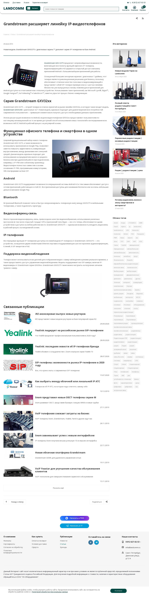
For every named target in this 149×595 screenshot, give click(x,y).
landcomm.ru (118, 230)
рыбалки (117, 353)
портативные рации (121, 323)
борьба (129, 260)
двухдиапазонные (133, 275)
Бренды (63, 547)
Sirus (115, 241)
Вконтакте (90, 542)
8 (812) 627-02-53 (139, 2)
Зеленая (117, 282)
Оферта (35, 547)
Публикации (66, 536)
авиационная (134, 245)
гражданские (118, 275)
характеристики (126, 383)
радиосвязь (118, 335)
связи (125, 353)
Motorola (135, 230)
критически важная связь (123, 290)
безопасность (119, 260)
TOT (122, 241)
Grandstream (9, 110)
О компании (9, 536)
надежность (118, 301)
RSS (143, 18)
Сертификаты (9, 544)
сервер (129, 357)
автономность (134, 253)
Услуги (26, 2)
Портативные (131, 320)
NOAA (126, 234)
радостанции (132, 342)
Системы (117, 361)
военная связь (119, 268)
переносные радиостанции (123, 312)
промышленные (137, 323)
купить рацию (119, 294)
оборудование (139, 305)
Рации (124, 346)
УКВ (123, 375)
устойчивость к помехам (122, 379)
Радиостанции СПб (120, 338)
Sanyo (122, 238)
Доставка (16, 2)
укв (129, 375)
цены (137, 383)
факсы (136, 379)
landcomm (137, 227)
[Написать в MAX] (74, 518)
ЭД (136, 387)
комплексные (118, 286)
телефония (124, 372)
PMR (115, 238)
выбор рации (131, 271)
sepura (130, 238)
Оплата (6, 2)
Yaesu (116, 245)
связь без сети (119, 357)
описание (117, 308)
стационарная (134, 364)
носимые (117, 305)
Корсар (129, 286)
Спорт (116, 364)
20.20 (116, 223)
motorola (117, 234)
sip (137, 238)
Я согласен (118, 591)
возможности (132, 268)
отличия (127, 308)
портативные (118, 320)
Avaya (123, 223)
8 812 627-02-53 (132, 542)
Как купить (37, 536)
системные (139, 357)
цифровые (128, 387)
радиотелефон (119, 342)
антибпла (127, 256)
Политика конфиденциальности (12, 551)
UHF (128, 241)
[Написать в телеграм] (74, 527)
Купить (137, 290)
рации (116, 346)
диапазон (117, 279)
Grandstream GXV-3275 (54, 63)
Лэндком (130, 294)
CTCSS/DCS (132, 223)
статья (124, 364)
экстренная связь (120, 390)
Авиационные (119, 249)
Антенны (117, 256)
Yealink (123, 245)
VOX (140, 241)
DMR (140, 223)
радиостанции (131, 335)
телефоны (135, 372)
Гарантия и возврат (40, 2)
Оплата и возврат (39, 541)
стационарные (119, 368)
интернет (126, 282)
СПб (136, 361)
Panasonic (140, 234)
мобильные (118, 297)
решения (133, 349)
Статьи (63, 544)
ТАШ (115, 372)
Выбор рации (119, 271)
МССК (138, 297)
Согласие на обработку (13, 547)
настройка (129, 301)
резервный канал (120, 349)
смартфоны (128, 361)
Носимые (127, 305)
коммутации (137, 282)
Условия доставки (39, 544)
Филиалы (7, 541)
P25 (132, 234)
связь (133, 353)
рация (132, 346)
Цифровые (117, 387)
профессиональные (121, 331)
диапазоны (128, 279)
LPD (127, 230)
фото (115, 383)
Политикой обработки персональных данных (50, 592)
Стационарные (133, 368)
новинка (140, 301)
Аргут (135, 256)
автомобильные (119, 253)
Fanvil (116, 227)
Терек (116, 375)
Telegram (96, 542)
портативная (130, 316)
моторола (129, 297)
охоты (136, 308)
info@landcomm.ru (133, 547)
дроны (137, 279)
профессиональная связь (123, 327)
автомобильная (132, 249)
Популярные (118, 316)
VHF (134, 241)
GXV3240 (18, 110)
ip (129, 227)
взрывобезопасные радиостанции (126, 264)
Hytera (123, 227)
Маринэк (140, 294)
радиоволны (135, 331)
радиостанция (136, 338)
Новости (63, 541)
